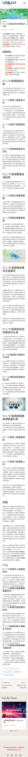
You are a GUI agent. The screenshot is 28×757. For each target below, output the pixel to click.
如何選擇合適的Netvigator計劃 (13, 722)
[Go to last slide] (4, 715)
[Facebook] (7, 755)
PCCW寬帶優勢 (7, 672)
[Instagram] (20, 755)
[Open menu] (24, 3)
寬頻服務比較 (16, 672)
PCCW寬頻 (8, 72)
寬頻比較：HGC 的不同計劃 (21, 685)
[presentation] (14, 710)
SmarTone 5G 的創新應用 (7, 685)
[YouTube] (12, 755)
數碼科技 (4, 21)
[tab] (10, 730)
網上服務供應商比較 (8, 675)
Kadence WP (17, 749)
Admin (5, 29)
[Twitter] (16, 755)
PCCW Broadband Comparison (11, 668)
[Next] (23, 715)
